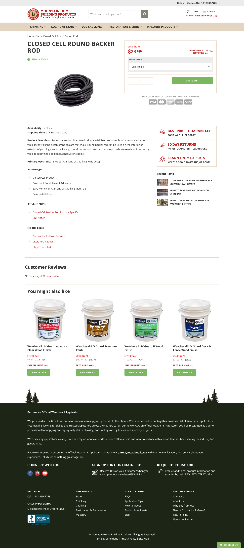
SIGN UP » (137, 474)
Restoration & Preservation (91, 510)
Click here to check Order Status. (46, 508)
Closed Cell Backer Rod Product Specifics (56, 212)
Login (195, 11)
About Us (178, 501)
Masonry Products (163, 27)
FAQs (127, 496)
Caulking (81, 505)
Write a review (50, 276)
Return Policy (180, 514)
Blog (127, 514)
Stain (79, 496)
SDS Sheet (39, 218)
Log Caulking (94, 27)
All (38, 36)
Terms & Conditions (106, 538)
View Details (39, 372)
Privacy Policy (128, 538)
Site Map (144, 538)
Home (30, 36)
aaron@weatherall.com (132, 452)
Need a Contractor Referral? (189, 510)
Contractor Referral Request (49, 236)
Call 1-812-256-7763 (38, 496)
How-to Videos (132, 505)
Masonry (81, 514)
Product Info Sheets (135, 510)
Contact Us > (194, 2)
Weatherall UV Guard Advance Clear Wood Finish (47, 348)
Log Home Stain (65, 27)
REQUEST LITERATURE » (198, 474)
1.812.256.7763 (209, 2)
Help (180, 2)
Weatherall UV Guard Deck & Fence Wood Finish (192, 348)
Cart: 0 (211, 11)
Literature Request (43, 241)
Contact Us (179, 496)
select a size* (135, 60)
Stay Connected (42, 247)
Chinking (39, 27)
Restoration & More (126, 27)
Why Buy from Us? (183, 505)
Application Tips (133, 501)
